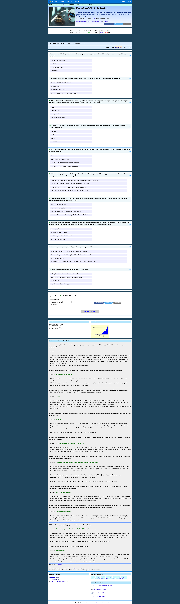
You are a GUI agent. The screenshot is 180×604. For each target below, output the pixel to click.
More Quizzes (99, 593)
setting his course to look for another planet (64, 274)
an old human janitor (57, 67)
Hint (130, 55)
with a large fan (55, 229)
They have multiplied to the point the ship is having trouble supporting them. (74, 180)
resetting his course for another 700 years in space (66, 277)
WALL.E (52, 579)
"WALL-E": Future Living (57, 581)
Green (103, 578)
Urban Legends (110, 578)
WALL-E (52, 577)
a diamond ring (55, 110)
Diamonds (118, 578)
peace (53, 138)
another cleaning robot (58, 60)
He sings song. (55, 86)
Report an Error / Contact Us (103, 602)
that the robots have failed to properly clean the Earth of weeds (70, 215)
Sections (62, 1)
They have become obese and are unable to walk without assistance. (72, 190)
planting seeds (55, 280)
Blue (92, 578)
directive (53, 131)
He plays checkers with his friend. (61, 83)
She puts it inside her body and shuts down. (64, 166)
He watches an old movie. (59, 89)
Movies (93, 577)
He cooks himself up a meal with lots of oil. (64, 93)
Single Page (118, 47)
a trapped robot (56, 114)
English (103, 577)
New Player (122, 1)
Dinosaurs (97, 578)
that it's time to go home (58, 204)
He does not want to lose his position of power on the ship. (69, 251)
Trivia (69, 1)
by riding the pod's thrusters (59, 232)
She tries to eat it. (56, 156)
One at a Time (109, 47)
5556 (101, 32)
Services (75, 1)
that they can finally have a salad (61, 208)
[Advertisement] (90, 38)
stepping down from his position (60, 284)
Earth (52, 135)
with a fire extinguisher (58, 239)
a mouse (53, 64)
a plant (53, 107)
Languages (109, 577)
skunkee (93, 18)
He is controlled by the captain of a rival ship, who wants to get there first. (73, 261)
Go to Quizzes (100, 589)
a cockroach (54, 70)
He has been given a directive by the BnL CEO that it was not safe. (71, 255)
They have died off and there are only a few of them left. (68, 187)
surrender (54, 142)
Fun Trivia (54, 1)
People (98, 577)
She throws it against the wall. (60, 159)
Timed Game (127, 47)
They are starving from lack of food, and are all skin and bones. (70, 183)
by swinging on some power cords (61, 236)
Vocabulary (116, 577)
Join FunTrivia (64, 4)
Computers (124, 577)
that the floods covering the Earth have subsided (66, 211)
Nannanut (76, 568)
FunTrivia (99, 596)
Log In (129, 1)
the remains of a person (58, 117)
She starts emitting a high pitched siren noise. (65, 162)
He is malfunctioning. (57, 258)
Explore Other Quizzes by (103, 585)
